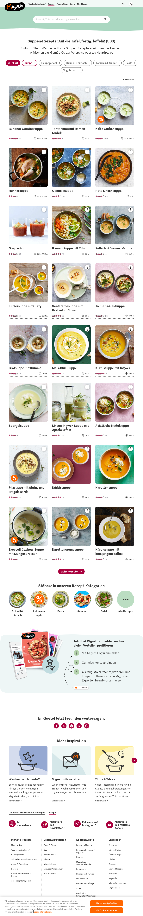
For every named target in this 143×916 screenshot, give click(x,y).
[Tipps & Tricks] (114, 774)
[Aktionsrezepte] (39, 604)
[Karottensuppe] (114, 473)
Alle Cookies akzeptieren (106, 910)
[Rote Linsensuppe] (114, 174)
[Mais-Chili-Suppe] (71, 351)
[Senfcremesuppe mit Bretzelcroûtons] (71, 291)
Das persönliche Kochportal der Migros (27, 812)
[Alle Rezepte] (125, 604)
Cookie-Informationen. (43, 911)
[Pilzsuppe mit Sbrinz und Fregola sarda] (28, 473)
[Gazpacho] (28, 232)
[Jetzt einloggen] (130, 3)
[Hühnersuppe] (28, 174)
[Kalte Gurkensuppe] (114, 114)
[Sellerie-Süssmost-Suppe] (114, 232)
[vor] (134, 760)
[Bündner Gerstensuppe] (28, 114)
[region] (71, 906)
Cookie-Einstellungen (85, 883)
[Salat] (104, 604)
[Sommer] (82, 604)
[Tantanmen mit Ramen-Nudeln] (71, 114)
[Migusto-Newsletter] (71, 774)
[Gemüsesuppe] (71, 174)
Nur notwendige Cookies (106, 903)
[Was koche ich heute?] (28, 774)
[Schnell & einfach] (17, 604)
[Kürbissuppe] (71, 473)
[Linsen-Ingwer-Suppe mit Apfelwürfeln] (71, 411)
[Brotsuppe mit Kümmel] (28, 351)
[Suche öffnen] (123, 4)
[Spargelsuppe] (28, 411)
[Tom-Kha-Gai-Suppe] (114, 291)
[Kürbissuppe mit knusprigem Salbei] (114, 535)
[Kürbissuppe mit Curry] (28, 291)
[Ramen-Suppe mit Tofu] (71, 232)
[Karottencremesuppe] (71, 535)
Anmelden (83, 688)
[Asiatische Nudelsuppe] (114, 411)
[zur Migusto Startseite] (15, 4)
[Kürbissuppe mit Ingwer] (114, 351)
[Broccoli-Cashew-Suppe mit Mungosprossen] (28, 535)
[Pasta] (60, 604)
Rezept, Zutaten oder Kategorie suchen (71, 19)
